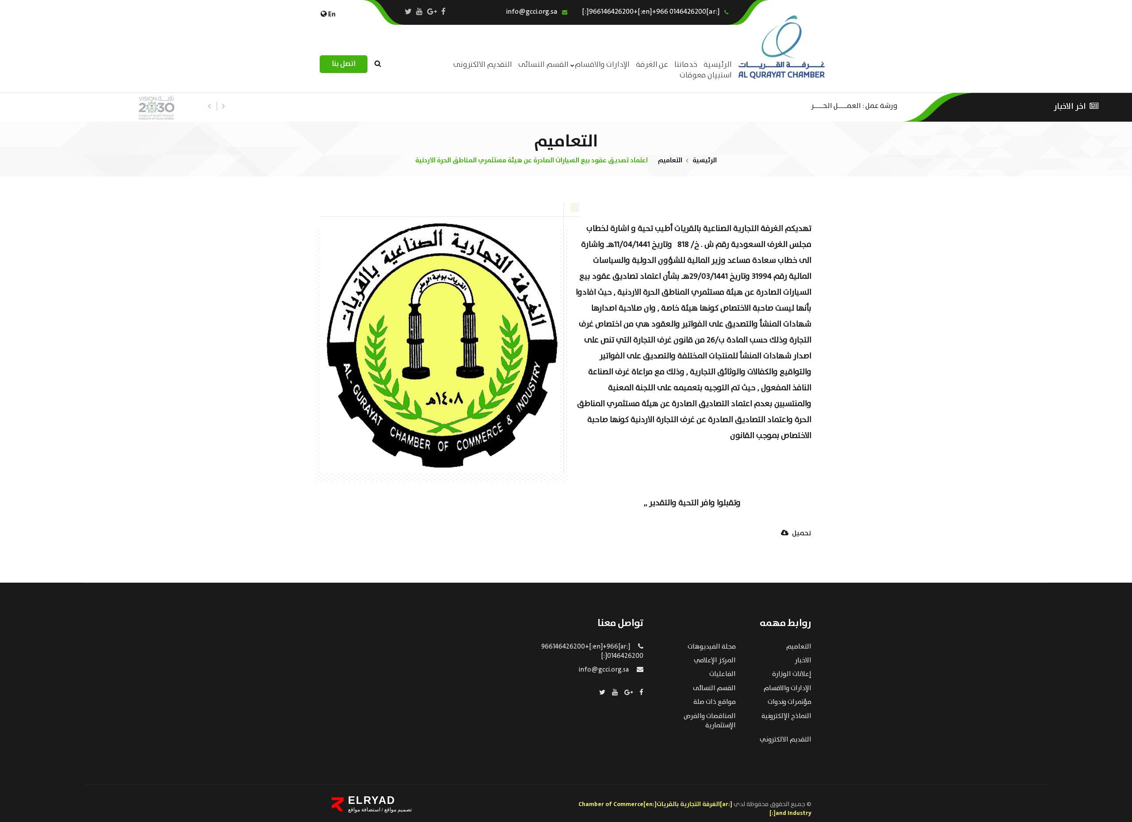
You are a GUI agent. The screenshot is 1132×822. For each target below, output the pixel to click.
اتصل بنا (344, 64)
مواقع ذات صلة (714, 702)
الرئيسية (704, 160)
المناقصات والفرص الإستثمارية (710, 721)
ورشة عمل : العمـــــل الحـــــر (854, 105)
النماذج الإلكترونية (786, 716)
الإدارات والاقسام (602, 65)
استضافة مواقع (364, 810)
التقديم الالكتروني (785, 739)
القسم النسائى (543, 65)
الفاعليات (722, 674)
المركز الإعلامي (715, 660)
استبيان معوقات (706, 75)
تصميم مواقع (397, 810)
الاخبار (803, 660)
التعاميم (670, 160)
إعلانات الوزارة (791, 674)
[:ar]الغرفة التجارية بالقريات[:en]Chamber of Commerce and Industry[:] (694, 808)
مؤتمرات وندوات (789, 702)
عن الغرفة (652, 65)
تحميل (801, 534)
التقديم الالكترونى (482, 65)
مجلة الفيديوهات (712, 646)
